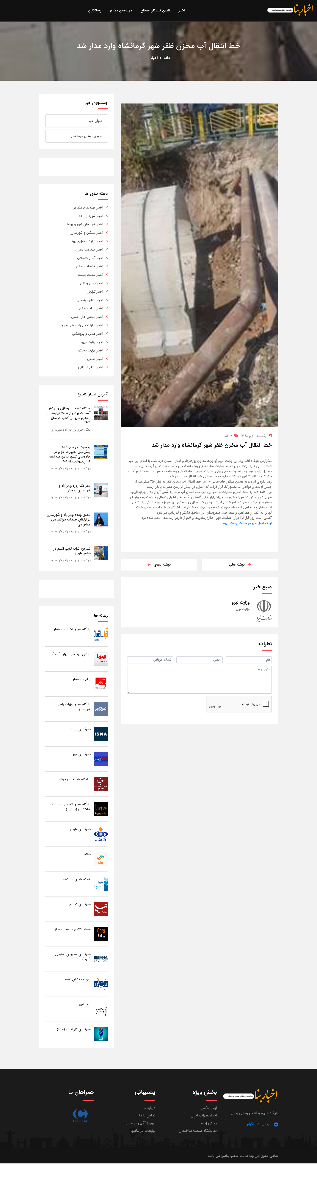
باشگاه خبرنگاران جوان (75, 779)
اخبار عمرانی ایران (204, 1115)
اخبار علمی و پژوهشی (87, 333)
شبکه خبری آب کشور (76, 879)
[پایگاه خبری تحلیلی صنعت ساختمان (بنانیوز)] (101, 809)
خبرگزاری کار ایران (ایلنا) (74, 1029)
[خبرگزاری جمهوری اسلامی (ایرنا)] (101, 959)
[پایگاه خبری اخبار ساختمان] (101, 633)
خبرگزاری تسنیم (80, 904)
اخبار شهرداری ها (91, 216)
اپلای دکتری (208, 1108)
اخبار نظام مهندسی (90, 300)
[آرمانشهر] (101, 1009)
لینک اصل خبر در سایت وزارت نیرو (247, 523)
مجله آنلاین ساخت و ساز (73, 929)
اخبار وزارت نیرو (92, 342)
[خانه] (101, 859)
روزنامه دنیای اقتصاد (76, 979)
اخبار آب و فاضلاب (90, 258)
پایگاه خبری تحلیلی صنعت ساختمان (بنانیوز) (71, 807)
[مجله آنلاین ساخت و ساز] (101, 934)
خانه (167, 58)
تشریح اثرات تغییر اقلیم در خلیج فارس (72, 551)
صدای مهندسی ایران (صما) (71, 654)
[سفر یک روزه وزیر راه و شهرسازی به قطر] (101, 490)
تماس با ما (147, 1115)
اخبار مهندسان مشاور (88, 207)
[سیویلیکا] (80, 1115)
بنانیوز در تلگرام (258, 1124)
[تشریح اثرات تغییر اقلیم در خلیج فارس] (101, 553)
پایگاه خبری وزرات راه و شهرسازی (71, 429)
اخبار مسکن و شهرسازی (86, 232)
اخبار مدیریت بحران (89, 249)
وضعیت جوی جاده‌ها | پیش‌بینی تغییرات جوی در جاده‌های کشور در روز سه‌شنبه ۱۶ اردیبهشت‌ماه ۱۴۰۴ (70, 454)
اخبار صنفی (95, 359)
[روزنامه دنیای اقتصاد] (101, 984)
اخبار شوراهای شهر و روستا (84, 224)
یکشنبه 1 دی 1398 (254, 436)
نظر (228, 436)
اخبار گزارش (95, 291)
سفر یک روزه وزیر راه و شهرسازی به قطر (75, 488)
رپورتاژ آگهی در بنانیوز (139, 1123)
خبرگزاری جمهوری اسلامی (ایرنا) (73, 957)
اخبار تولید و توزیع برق (87, 241)
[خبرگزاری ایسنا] (101, 734)
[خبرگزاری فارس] (101, 834)
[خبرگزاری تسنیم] (101, 909)
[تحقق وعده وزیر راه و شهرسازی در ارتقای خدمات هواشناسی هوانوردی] (101, 519)
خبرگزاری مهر (82, 754)
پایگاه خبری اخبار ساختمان (72, 629)
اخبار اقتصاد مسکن (89, 266)
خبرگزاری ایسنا (80, 729)
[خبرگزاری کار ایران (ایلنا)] (101, 1034)
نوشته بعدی (162, 564)
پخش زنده (209, 1123)
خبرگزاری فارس (80, 829)
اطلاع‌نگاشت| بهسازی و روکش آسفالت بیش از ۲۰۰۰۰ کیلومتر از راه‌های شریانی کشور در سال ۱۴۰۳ (69, 415)
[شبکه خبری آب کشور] (101, 884)
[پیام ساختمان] (101, 684)
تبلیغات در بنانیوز (143, 1131)
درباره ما (149, 1108)
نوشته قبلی (237, 564)
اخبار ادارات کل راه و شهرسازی (82, 325)
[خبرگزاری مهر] (101, 759)
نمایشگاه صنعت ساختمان (198, 1131)
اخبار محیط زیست (90, 274)
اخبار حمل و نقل (91, 283)
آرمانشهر (85, 1004)
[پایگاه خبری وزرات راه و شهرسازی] (101, 709)
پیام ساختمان (81, 679)
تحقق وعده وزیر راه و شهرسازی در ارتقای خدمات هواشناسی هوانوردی (69, 519)
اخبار (154, 58)
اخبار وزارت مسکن (90, 350)
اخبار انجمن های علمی (87, 317)
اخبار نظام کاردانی (90, 367)
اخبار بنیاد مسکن (91, 308)
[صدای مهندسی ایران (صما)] (101, 658)
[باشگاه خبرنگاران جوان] (101, 784)
